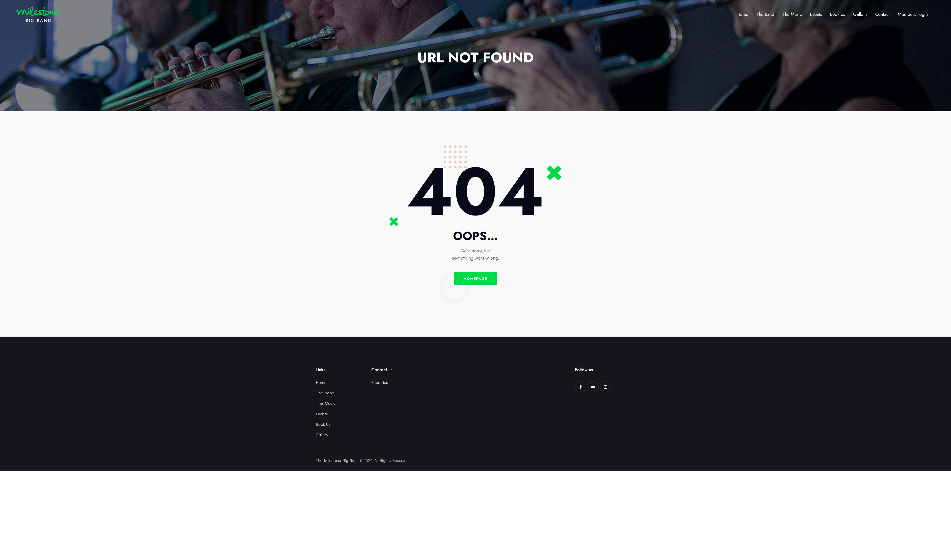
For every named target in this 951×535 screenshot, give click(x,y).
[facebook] (580, 386)
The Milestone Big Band (337, 460)
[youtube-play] (593, 386)
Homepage (475, 278)
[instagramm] (605, 386)
